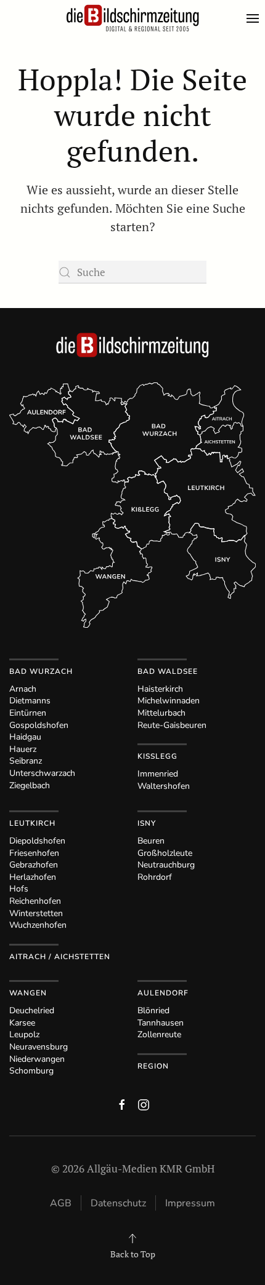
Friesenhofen (34, 853)
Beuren (151, 841)
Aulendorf (163, 993)
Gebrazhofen (33, 865)
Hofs (18, 889)
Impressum (190, 1203)
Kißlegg (157, 756)
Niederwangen (37, 1059)
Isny (146, 823)
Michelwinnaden (168, 700)
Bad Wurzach (41, 671)
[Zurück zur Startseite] (132, 18)
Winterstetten (36, 913)
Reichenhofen (35, 901)
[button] (256, 18)
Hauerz (22, 749)
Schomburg (31, 1071)
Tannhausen (160, 1023)
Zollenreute (159, 1034)
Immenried (157, 774)
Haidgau (25, 737)
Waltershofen (163, 786)
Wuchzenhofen (38, 925)
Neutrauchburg (166, 865)
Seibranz (25, 761)
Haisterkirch (160, 689)
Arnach (22, 689)
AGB (60, 1203)
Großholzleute (164, 853)
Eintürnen (27, 713)
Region (153, 1066)
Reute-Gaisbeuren (171, 725)
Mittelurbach (161, 713)
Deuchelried (31, 1010)
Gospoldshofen (38, 725)
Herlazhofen (32, 877)
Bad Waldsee (167, 671)
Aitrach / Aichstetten (59, 957)
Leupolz (24, 1034)
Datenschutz (118, 1203)
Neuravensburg (38, 1047)
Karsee (22, 1023)
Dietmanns (30, 700)
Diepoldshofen (37, 841)
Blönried (153, 1010)
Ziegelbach (29, 785)
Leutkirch (32, 823)
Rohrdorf (154, 877)
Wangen (28, 993)
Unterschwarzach (42, 773)
